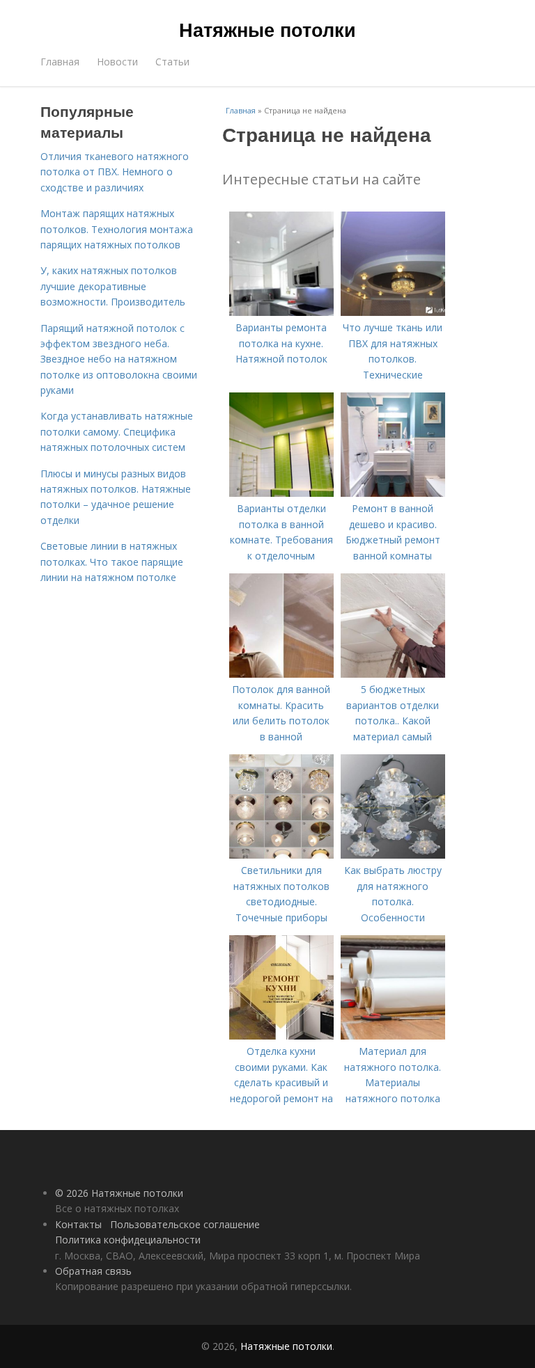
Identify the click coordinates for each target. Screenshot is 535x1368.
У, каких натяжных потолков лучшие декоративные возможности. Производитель (112, 286)
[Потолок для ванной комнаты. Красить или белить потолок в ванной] (281, 674)
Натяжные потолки (267, 29)
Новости (117, 61)
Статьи (172, 61)
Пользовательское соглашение (185, 1224)
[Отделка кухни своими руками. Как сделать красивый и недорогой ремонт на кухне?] (281, 1035)
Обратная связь (93, 1271)
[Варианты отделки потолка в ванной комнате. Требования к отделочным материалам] (281, 493)
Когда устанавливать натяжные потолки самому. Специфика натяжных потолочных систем (116, 431)
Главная (59, 61)
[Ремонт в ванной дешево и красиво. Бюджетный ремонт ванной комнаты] (393, 493)
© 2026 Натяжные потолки (119, 1193)
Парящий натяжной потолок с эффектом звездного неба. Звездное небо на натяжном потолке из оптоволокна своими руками (118, 359)
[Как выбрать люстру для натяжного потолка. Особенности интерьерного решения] (393, 854)
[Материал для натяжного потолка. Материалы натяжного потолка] (393, 1035)
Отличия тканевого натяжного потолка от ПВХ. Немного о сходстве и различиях (114, 172)
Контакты (78, 1224)
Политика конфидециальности (128, 1239)
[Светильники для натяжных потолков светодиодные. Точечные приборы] (281, 854)
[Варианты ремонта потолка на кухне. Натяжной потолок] (281, 312)
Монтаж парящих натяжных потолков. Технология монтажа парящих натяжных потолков (116, 229)
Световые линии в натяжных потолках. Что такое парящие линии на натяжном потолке (111, 561)
